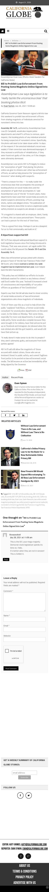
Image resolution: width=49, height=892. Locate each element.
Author (5, 377)
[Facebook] (5, 415)
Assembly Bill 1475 (9, 128)
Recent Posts (17, 377)
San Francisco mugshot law (35, 505)
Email (6, 625)
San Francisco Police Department (13, 507)
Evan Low (18, 499)
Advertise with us (24, 882)
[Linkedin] (23, 415)
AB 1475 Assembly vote (24, 494)
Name (7, 615)
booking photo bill (32, 496)
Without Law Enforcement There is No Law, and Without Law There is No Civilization (33, 430)
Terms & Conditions (25, 871)
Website (7, 635)
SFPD (28, 507)
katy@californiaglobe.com (34, 844)
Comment (8, 590)
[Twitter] (14, 415)
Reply (6, 559)
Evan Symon (9, 105)
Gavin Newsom (28, 499)
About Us (24, 865)
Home (6, 40)
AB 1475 (12, 494)
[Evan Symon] (8, 387)
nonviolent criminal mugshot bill (12, 505)
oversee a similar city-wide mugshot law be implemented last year (21, 265)
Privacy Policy (25, 877)
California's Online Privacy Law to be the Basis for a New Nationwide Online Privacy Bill (33, 453)
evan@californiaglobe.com (35, 849)
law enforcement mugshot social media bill (32, 502)
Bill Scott (22, 496)
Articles (15, 40)
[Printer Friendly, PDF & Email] (24, 370)
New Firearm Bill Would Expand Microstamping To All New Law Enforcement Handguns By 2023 (33, 476)
